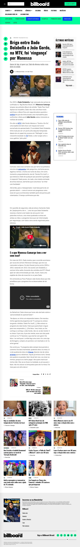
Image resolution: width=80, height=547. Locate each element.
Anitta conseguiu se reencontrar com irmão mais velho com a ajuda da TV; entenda (15, 482)
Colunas (38, 11)
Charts (7, 11)
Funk (30, 478)
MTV (19, 123)
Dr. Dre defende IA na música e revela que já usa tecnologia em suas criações (68, 54)
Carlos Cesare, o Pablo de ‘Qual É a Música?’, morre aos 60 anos (39, 451)
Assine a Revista (26, 519)
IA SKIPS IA (45, 19)
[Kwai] (75, 535)
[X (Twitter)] (65, 535)
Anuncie (24, 516)
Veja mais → (70, 85)
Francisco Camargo (10, 425)
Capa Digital (8, 19)
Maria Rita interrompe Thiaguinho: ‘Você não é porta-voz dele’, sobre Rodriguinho (28, 383)
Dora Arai (57, 427)
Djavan (30, 352)
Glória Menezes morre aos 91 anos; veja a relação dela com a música (64, 422)
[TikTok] (71, 535)
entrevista (22, 169)
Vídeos (46, 11)
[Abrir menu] (5, 4)
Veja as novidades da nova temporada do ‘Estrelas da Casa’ (14, 421)
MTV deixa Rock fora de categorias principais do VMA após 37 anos (38, 422)
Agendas (7, 23)
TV (10, 38)
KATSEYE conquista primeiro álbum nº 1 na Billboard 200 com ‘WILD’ (68, 70)
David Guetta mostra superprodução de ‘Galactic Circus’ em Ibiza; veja (68, 79)
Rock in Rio (67, 19)
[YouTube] (68, 535)
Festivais (54, 11)
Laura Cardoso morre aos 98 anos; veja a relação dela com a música (65, 451)
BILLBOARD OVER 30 (11, 14)
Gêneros (28, 11)
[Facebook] (58, 535)
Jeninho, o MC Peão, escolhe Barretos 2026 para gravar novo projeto (68, 63)
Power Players (19, 19)
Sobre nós (25, 513)
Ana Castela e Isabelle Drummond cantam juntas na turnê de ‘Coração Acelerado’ (15, 452)
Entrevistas (18, 11)
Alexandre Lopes (34, 427)
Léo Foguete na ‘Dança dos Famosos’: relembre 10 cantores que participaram (39, 482)
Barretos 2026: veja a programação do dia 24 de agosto (68, 46)
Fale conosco (25, 526)
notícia (12, 115)
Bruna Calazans (9, 487)
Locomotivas (24, 14)
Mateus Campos (34, 487)
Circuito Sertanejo (33, 19)
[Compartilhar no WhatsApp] (6, 49)
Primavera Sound (56, 19)
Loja (23, 523)
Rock (30, 418)
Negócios (63, 11)
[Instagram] (61, 535)
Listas (15, 23)
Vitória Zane (58, 455)
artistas (13, 355)
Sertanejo (6, 448)
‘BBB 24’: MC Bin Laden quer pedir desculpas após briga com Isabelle (33, 391)
